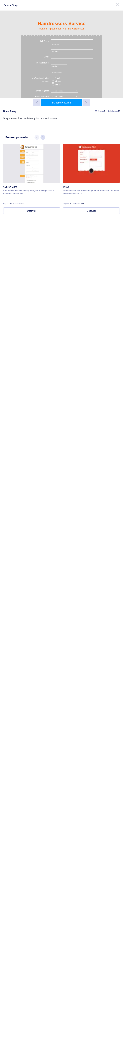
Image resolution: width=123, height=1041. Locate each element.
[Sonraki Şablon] (86, 102)
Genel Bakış (9, 111)
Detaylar (31, 210)
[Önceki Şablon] (36, 102)
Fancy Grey (11, 5)
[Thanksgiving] (31, 163)
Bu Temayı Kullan (61, 102)
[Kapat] (117, 4)
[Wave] (91, 163)
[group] (32, 178)
